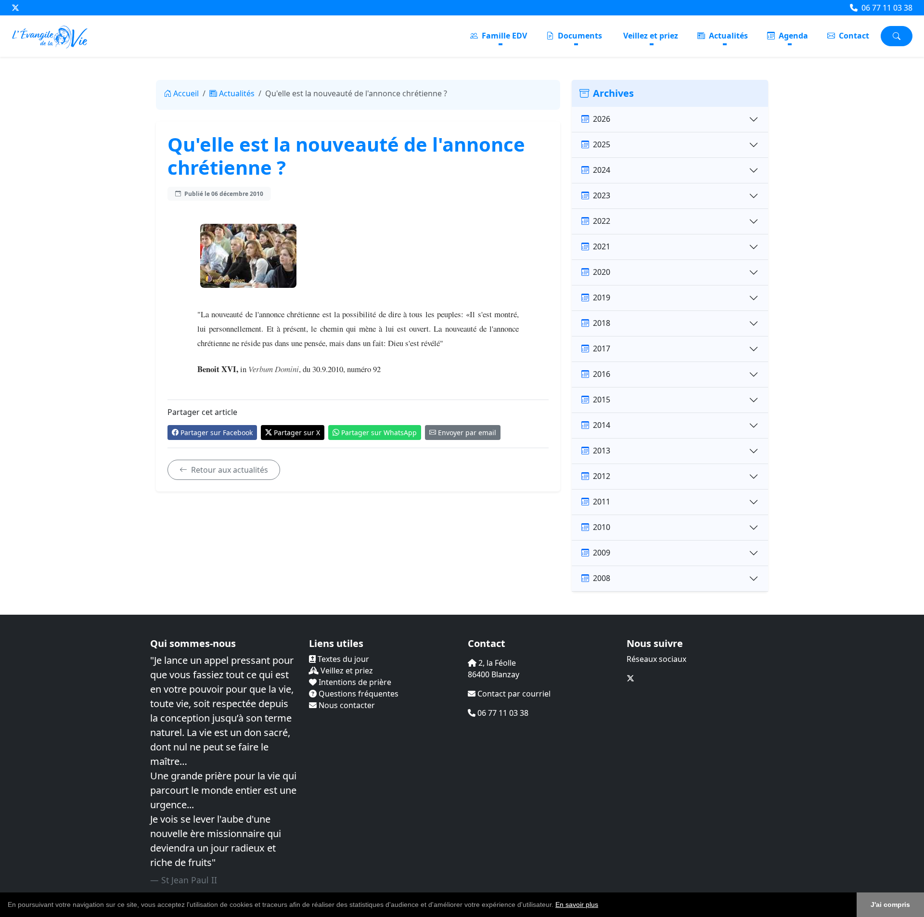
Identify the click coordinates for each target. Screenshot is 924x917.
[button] (601, 905)
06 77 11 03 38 (886, 7)
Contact (853, 35)
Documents (579, 35)
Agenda (792, 35)
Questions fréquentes (357, 693)
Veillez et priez (650, 35)
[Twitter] (15, 7)
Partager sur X (297, 432)
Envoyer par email (467, 432)
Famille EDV (503, 35)
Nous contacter (346, 705)
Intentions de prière (354, 682)
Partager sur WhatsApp (379, 432)
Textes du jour (342, 659)
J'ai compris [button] (890, 904)
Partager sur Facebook (216, 432)
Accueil (186, 93)
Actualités (727, 35)
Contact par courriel (513, 693)
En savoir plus (576, 904)
